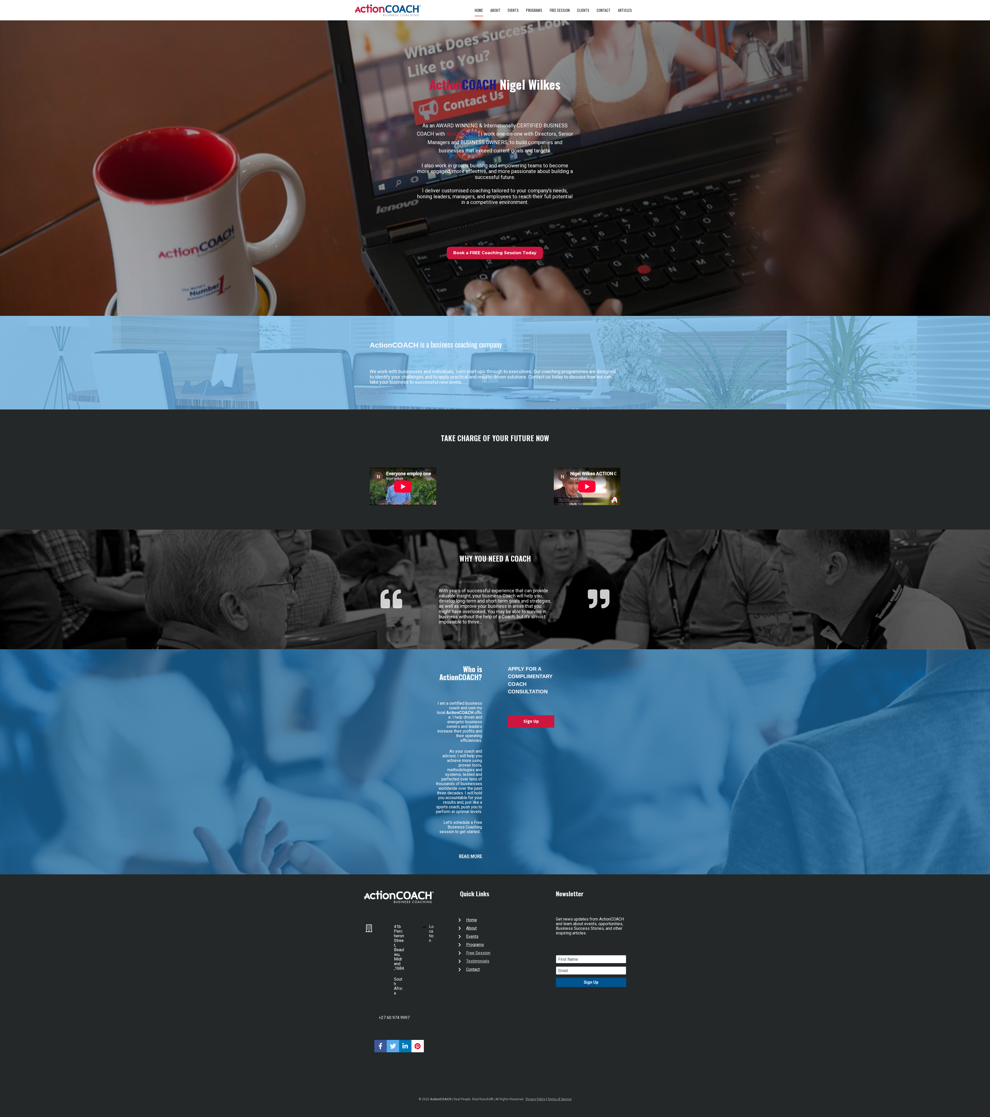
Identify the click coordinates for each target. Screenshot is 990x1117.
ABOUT (495, 10)
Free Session (478, 952)
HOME (479, 10)
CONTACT (603, 10)
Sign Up (531, 721)
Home (471, 919)
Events (472, 936)
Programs (475, 944)
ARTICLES (625, 10)
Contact (473, 969)
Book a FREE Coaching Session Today (495, 252)
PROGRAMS (534, 10)
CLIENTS (583, 10)
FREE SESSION (560, 10)
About (471, 928)
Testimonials (477, 961)
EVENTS (513, 10)
